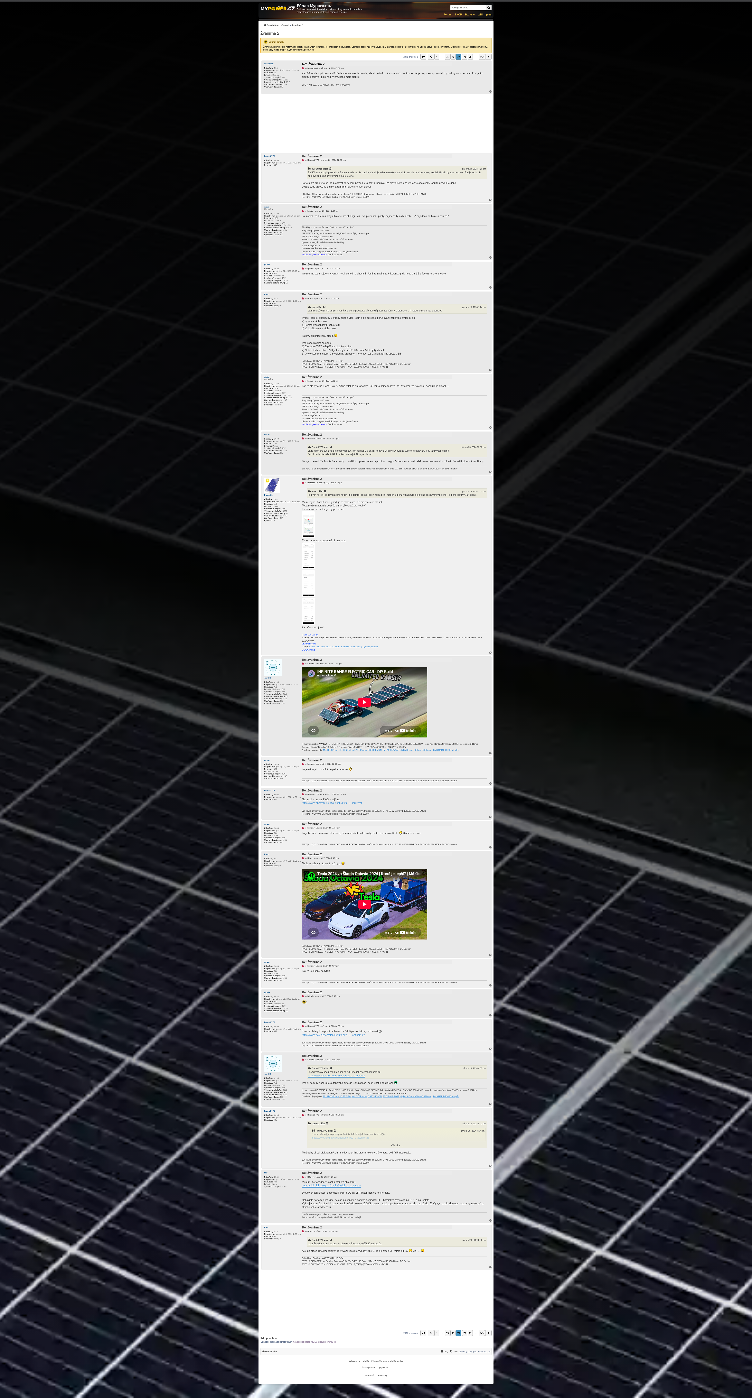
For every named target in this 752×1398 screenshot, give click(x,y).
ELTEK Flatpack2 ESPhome (353, 750)
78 (465, 56)
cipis (266, 207)
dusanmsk (269, 64)
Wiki (480, 14)
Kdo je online (268, 1338)
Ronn (266, 294)
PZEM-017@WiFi (391, 750)
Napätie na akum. (332, 646)
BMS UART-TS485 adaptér (446, 750)
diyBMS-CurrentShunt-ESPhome (415, 750)
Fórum (448, 14)
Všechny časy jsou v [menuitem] (474, 1351)
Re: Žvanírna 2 (313, 64)
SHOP (458, 14)
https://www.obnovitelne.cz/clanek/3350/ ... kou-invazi (332, 802)
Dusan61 (268, 495)
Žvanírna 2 (269, 33)
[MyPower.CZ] (277, 9)
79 (470, 56)
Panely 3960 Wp (316, 646)
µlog (489, 14)
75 (447, 56)
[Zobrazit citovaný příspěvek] (330, 169)
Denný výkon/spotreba (367, 646)
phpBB (366, 1361)
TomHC (267, 678)
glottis (267, 264)
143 (482, 56)
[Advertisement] (376, 123)
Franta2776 (269, 156)
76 (453, 56)
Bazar (468, 14)
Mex (266, 1173)
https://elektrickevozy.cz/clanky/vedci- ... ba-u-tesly (331, 1185)
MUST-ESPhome (331, 750)
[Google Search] (489, 7)
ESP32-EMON (375, 750)
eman (266, 434)
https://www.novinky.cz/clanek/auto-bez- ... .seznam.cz (333, 1034)
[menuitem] (281, 25)
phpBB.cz (383, 1367)
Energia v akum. (348, 646)
